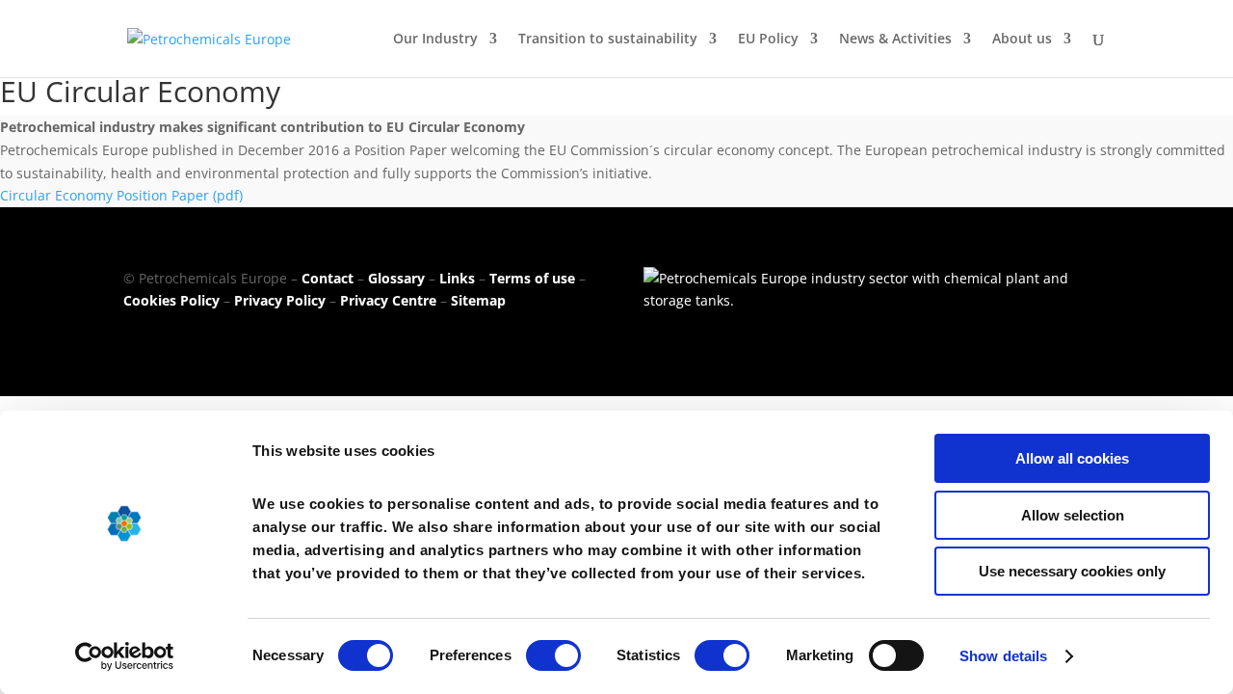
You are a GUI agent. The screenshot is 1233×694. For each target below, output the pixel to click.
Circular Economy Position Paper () (121, 195)
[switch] (553, 655)
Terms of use (532, 278)
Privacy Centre (388, 300)
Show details (1003, 656)
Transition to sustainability (607, 39)
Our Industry (435, 39)
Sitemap (478, 300)
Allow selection (1072, 515)
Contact (328, 278)
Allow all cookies (1072, 458)
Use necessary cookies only (1072, 571)
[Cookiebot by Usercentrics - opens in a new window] (124, 656)
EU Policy (768, 39)
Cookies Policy (171, 300)
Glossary (396, 278)
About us (1022, 39)
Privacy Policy (280, 300)
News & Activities (895, 39)
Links (457, 278)
